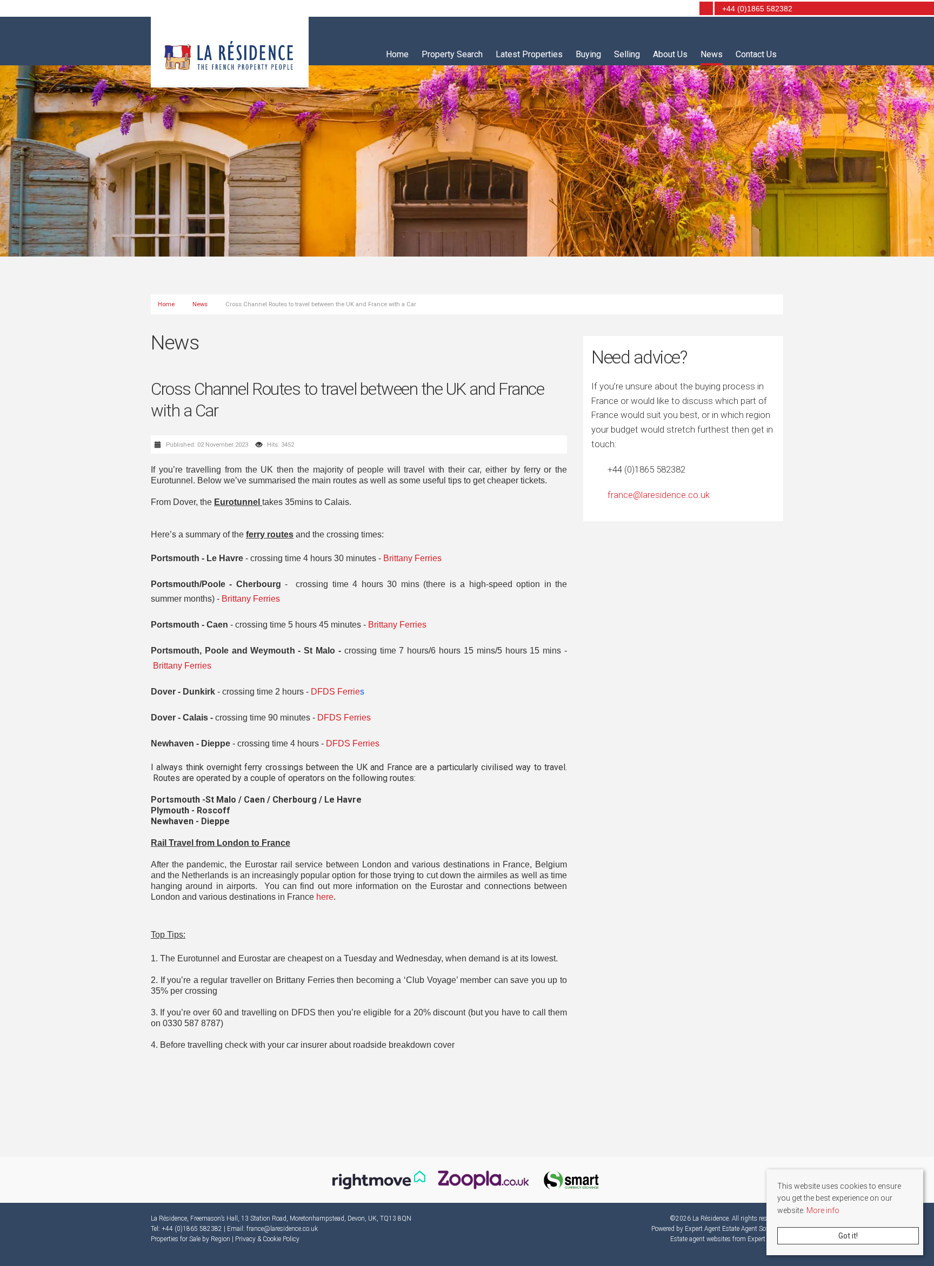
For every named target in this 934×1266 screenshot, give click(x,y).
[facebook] (670, 9)
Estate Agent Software (752, 1229)
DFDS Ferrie (335, 691)
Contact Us (756, 54)
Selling (627, 54)
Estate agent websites (700, 1239)
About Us (670, 54)
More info (822, 1210)
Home (397, 54)
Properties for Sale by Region (190, 1239)
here (324, 896)
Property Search (452, 54)
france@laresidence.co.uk (659, 494)
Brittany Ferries (412, 558)
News (711, 54)
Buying (588, 54)
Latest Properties (529, 54)
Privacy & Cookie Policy (267, 1239)
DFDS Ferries (344, 717)
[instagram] (685, 9)
